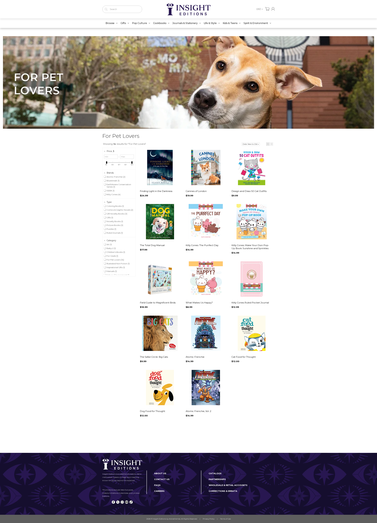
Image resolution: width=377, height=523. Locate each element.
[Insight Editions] (188, 9)
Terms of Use (225, 519)
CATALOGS (215, 473)
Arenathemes (174, 519)
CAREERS (159, 491)
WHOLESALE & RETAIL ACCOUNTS (228, 485)
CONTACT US (162, 479)
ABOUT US (160, 473)
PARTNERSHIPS (217, 479)
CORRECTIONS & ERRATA (223, 491)
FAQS (157, 485)
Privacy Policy (208, 519)
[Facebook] (113, 502)
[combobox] (122, 9)
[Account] (273, 9)
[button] (267, 144)
